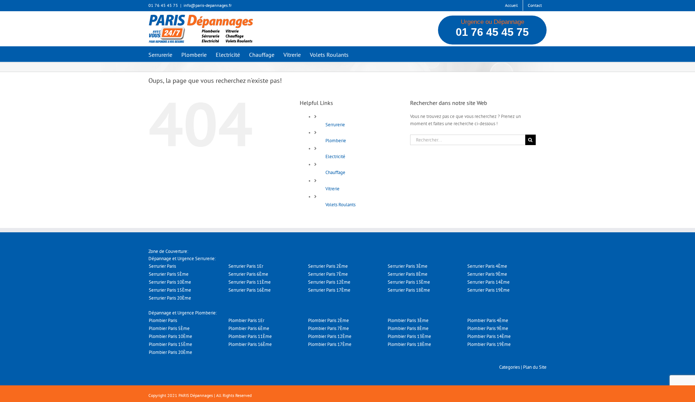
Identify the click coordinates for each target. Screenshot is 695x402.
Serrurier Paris (162, 266)
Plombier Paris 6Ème (248, 328)
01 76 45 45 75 (492, 32)
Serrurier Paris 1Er (245, 266)
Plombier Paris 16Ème (250, 344)
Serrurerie (335, 125)
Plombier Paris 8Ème (408, 328)
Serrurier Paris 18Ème (409, 290)
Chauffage (335, 172)
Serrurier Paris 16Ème (249, 290)
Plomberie (335, 140)
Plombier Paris (163, 320)
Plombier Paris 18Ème (409, 344)
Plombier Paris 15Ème (170, 344)
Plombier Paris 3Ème (408, 320)
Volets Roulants (340, 205)
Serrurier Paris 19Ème (488, 290)
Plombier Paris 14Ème (489, 336)
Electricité (335, 156)
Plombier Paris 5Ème (169, 328)
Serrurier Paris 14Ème (488, 282)
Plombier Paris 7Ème (328, 328)
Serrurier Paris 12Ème (329, 282)
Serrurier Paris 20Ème (170, 298)
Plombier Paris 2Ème (328, 320)
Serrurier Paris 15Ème (170, 290)
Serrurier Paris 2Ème (328, 266)
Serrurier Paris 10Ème (170, 282)
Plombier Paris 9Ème (487, 328)
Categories (509, 367)
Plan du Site (535, 367)
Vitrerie (332, 189)
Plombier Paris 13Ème (409, 336)
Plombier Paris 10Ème (170, 336)
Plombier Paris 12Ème (329, 336)
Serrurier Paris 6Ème (248, 274)
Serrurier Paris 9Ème (487, 274)
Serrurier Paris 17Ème (329, 290)
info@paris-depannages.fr (208, 5)
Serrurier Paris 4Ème (487, 266)
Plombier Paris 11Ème (250, 336)
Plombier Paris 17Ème (329, 344)
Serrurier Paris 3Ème (407, 266)
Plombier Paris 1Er (246, 320)
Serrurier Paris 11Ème (249, 282)
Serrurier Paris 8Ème (407, 274)
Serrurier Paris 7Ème (328, 274)
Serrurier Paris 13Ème (409, 282)
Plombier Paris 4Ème (487, 320)
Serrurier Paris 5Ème (169, 274)
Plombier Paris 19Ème (489, 344)
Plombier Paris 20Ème (170, 352)
